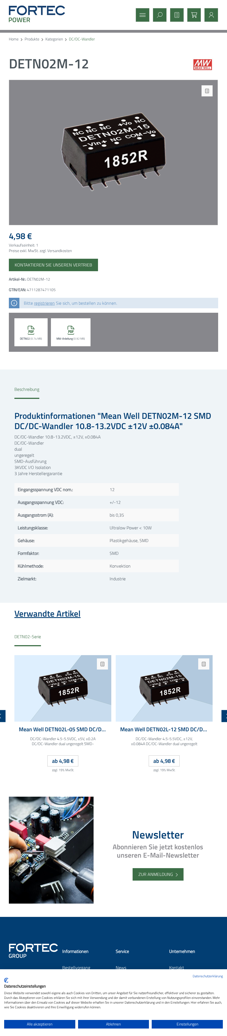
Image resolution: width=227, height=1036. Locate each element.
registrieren (44, 303)
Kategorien (54, 39)
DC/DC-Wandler (82, 39)
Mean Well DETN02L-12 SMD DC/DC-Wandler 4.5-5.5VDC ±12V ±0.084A (164, 729)
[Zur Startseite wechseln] (42, 14)
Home (14, 39)
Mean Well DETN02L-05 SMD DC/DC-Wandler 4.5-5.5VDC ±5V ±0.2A (63, 729)
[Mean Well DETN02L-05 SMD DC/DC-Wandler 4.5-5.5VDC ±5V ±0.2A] (62, 688)
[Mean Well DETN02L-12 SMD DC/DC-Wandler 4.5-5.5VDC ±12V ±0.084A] (164, 688)
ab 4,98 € (63, 761)
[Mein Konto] (209, 15)
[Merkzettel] (175, 15)
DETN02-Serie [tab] (27, 637)
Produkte (32, 39)
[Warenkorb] (192, 15)
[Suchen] (158, 15)
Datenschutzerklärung (208, 976)
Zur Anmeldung (155, 874)
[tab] (26, 392)
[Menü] (140, 15)
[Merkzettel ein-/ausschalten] (207, 90)
